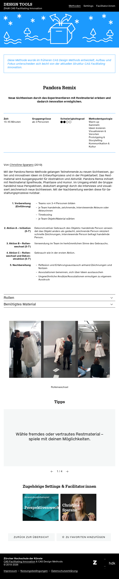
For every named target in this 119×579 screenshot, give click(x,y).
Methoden (75, 5)
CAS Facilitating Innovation (19, 561)
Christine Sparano (22, 164)
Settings (88, 5)
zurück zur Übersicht (31, 537)
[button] (52, 471)
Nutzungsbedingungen (34, 570)
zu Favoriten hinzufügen (85, 537)
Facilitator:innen (105, 5)
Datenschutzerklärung (64, 570)
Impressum (10, 570)
